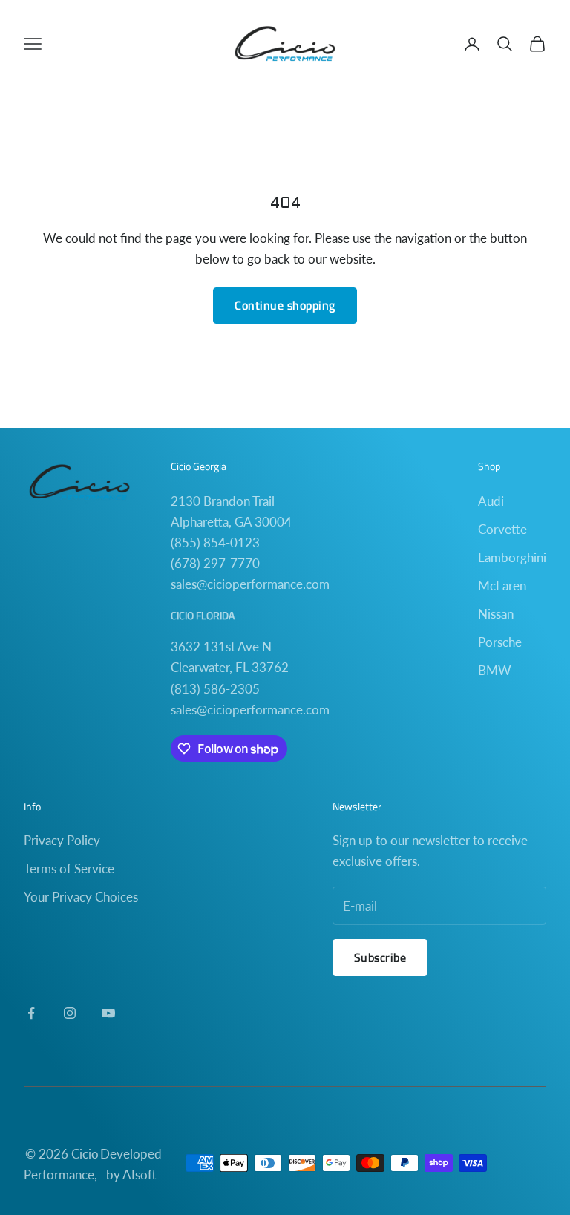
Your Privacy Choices (81, 897)
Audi (491, 501)
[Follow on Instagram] (69, 1013)
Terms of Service (69, 868)
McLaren (502, 585)
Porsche (500, 642)
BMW (494, 670)
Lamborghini (512, 557)
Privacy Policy (62, 840)
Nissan (496, 614)
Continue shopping (285, 305)
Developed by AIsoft (131, 1164)
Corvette (502, 529)
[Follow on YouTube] (108, 1013)
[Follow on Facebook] (31, 1013)
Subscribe (380, 957)
